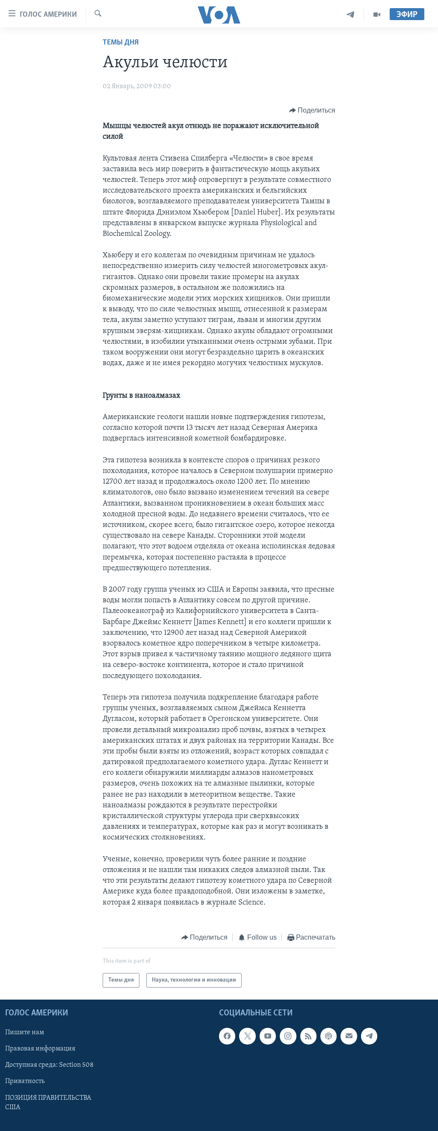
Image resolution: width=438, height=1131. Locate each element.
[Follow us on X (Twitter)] (247, 1036)
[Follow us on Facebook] (227, 1036)
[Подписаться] (348, 1036)
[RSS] (308, 1036)
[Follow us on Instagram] (288, 1036)
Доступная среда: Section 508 (49, 1065)
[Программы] (377, 14)
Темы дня (121, 43)
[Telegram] (350, 14)
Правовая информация (40, 1049)
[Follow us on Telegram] (369, 1036)
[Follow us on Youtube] (268, 1036)
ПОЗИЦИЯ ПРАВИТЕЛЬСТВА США (48, 1103)
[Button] (312, 110)
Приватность (24, 1081)
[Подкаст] (328, 1036)
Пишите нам (24, 1033)
